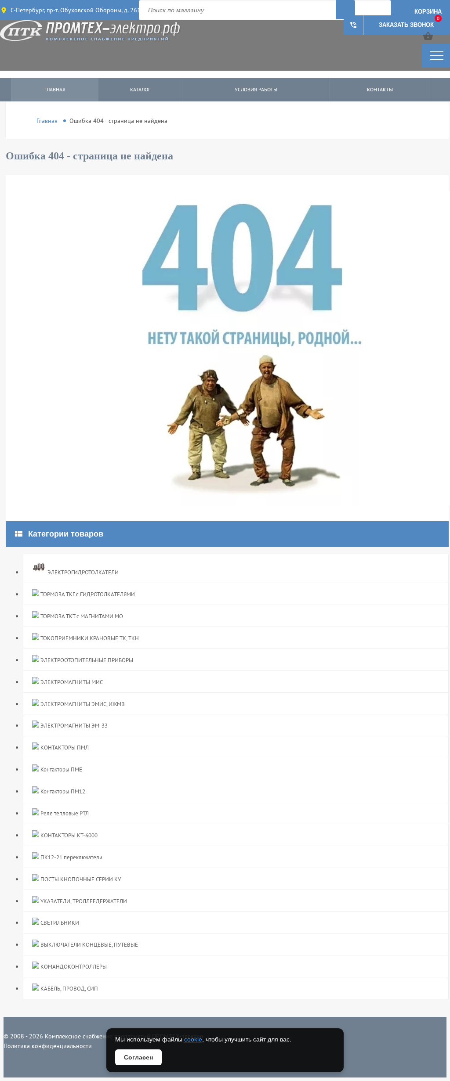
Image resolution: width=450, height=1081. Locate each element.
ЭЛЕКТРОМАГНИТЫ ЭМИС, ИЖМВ (82, 704)
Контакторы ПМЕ (60, 769)
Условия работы (256, 89)
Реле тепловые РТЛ (64, 813)
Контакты (380, 89)
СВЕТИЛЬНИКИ (59, 922)
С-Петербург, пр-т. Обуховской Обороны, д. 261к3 (79, 10)
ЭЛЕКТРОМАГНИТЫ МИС (71, 682)
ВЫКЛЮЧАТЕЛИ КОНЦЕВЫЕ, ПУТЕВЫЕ (88, 944)
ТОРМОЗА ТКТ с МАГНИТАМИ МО (81, 616)
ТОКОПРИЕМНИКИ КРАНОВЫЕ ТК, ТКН (89, 638)
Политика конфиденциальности (48, 1046)
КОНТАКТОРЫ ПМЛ (64, 747)
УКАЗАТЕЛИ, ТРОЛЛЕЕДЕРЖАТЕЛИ (83, 901)
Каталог (140, 89)
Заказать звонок (391, 25)
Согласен (138, 1057)
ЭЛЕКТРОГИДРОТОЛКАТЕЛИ (82, 572)
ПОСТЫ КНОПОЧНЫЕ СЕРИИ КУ (80, 879)
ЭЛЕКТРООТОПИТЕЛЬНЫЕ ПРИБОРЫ (86, 660)
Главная (54, 89)
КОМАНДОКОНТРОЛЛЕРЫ (73, 966)
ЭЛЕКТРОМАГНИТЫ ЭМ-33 (73, 725)
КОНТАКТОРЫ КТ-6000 (68, 835)
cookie (193, 1039)
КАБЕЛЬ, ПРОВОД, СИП (68, 988)
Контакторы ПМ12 (62, 791)
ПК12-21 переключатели (70, 857)
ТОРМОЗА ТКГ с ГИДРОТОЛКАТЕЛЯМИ (87, 594)
